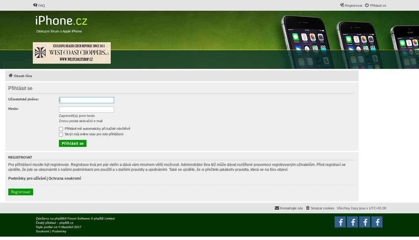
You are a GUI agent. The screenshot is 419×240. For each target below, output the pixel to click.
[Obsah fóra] (62, 18)
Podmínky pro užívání (27, 178)
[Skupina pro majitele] (364, 221)
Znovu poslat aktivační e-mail (80, 121)
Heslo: (13, 109)
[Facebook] (376, 221)
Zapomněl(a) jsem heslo (77, 116)
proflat (48, 227)
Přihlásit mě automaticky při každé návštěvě (97, 128)
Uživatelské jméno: (23, 99)
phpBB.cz (66, 222)
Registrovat (20, 191)
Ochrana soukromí (64, 178)
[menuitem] (39, 5)
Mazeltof (67, 227)
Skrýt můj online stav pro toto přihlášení (93, 134)
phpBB (59, 218)
